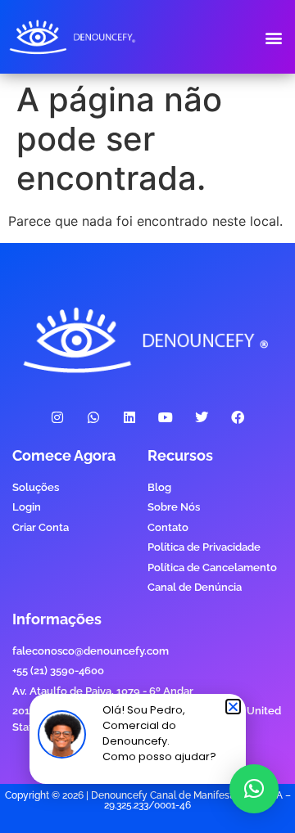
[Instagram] (57, 417)
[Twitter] (202, 417)
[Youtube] (166, 417)
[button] (273, 37)
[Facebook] (238, 417)
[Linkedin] (129, 417)
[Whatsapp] (93, 417)
